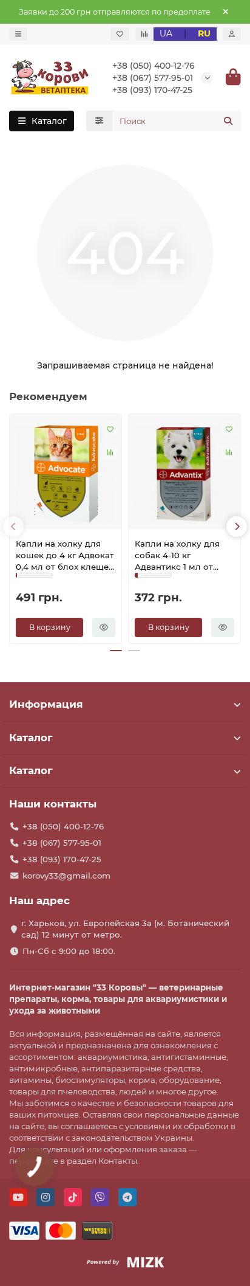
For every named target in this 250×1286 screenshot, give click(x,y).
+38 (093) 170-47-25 (152, 90)
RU (204, 33)
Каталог (31, 737)
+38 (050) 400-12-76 (153, 65)
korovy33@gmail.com (66, 875)
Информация (46, 704)
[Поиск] (228, 121)
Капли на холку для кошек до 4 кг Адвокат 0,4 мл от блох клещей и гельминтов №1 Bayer (65, 556)
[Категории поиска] (99, 121)
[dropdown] (18, 34)
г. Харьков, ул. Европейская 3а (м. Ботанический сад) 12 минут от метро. (125, 928)
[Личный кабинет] (232, 34)
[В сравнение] (109, 451)
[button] (13, 526)
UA (166, 33)
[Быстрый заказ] (103, 627)
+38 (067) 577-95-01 (152, 77)
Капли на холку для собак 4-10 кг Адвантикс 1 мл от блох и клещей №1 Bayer (177, 556)
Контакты (117, 1161)
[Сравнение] (144, 34)
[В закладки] (109, 428)
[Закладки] (119, 34)
